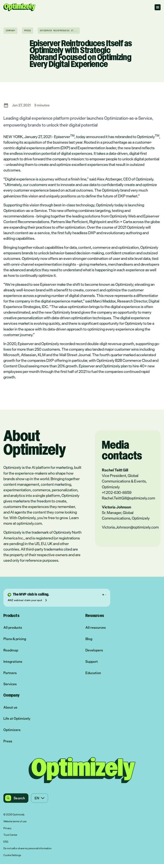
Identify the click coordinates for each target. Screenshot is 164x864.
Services (10, 684)
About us (10, 707)
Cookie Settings (12, 855)
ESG (5, 842)
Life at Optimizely (16, 718)
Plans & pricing (14, 639)
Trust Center (10, 835)
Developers (94, 650)
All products (12, 627)
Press (7, 741)
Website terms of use (14, 821)
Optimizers (11, 730)
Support (91, 661)
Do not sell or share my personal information (27, 848)
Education (93, 673)
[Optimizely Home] (19, 7)
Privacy (7, 828)
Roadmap (10, 650)
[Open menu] (158, 7)
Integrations (12, 661)
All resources (95, 627)
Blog (88, 639)
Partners (10, 673)
